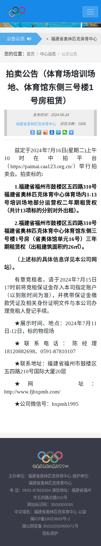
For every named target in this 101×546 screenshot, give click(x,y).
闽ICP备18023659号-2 (50, 519)
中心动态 (48, 54)
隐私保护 (50, 533)
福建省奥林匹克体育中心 (36, 124)
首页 (31, 54)
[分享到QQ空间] (39, 132)
